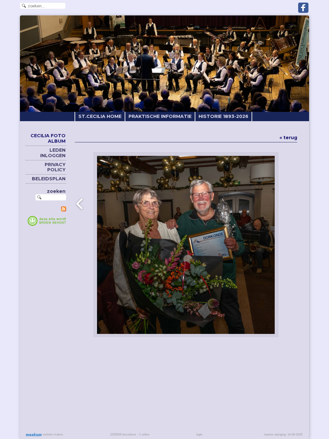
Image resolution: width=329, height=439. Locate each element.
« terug (288, 137)
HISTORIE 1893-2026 (223, 116)
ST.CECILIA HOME (99, 116)
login (199, 434)
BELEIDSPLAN (49, 179)
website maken (52, 434)
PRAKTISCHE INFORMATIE (160, 116)
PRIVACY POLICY (55, 167)
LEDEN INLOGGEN (53, 152)
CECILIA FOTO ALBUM (48, 138)
